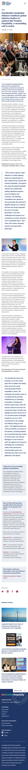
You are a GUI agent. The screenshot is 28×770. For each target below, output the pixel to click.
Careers (4, 714)
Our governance (6, 723)
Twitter (6, 735)
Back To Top (18, 690)
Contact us (4, 711)
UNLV (5, 544)
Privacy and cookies (7, 725)
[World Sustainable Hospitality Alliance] (10, 3)
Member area (5, 716)
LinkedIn (6, 732)
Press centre (5, 709)
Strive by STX (7, 537)
